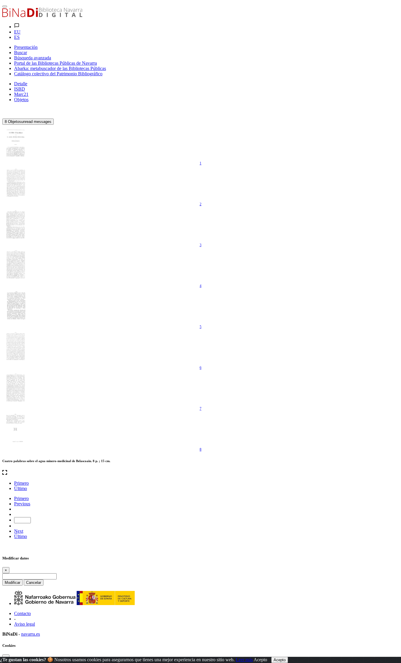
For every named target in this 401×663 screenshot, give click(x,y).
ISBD (19, 88)
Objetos (21, 99)
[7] (15, 387)
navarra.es (30, 634)
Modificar (12, 582)
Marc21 (21, 94)
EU (17, 31)
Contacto (22, 613)
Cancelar (33, 582)
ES (17, 37)
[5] (15, 306)
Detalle (20, 83)
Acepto (260, 659)
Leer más (244, 659)
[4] (15, 265)
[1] (15, 142)
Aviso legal (24, 624)
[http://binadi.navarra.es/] (42, 15)
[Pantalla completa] (200, 473)
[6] (15, 346)
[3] (15, 224)
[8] (15, 428)
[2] (15, 183)
